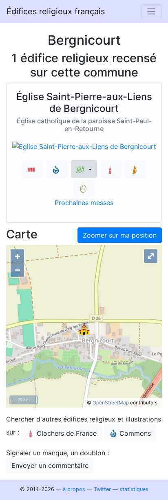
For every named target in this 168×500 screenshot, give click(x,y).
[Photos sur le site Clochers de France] (111, 169)
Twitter (102, 489)
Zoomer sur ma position (120, 235)
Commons (135, 433)
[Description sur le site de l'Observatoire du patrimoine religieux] (84, 188)
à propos (74, 489)
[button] (84, 169)
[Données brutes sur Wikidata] (32, 169)
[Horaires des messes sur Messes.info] (135, 169)
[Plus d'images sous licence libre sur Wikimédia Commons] (56, 169)
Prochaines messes (84, 203)
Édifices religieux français (56, 11)
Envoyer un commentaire (49, 465)
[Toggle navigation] (151, 11)
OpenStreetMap (111, 403)
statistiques (133, 489)
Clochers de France (67, 433)
